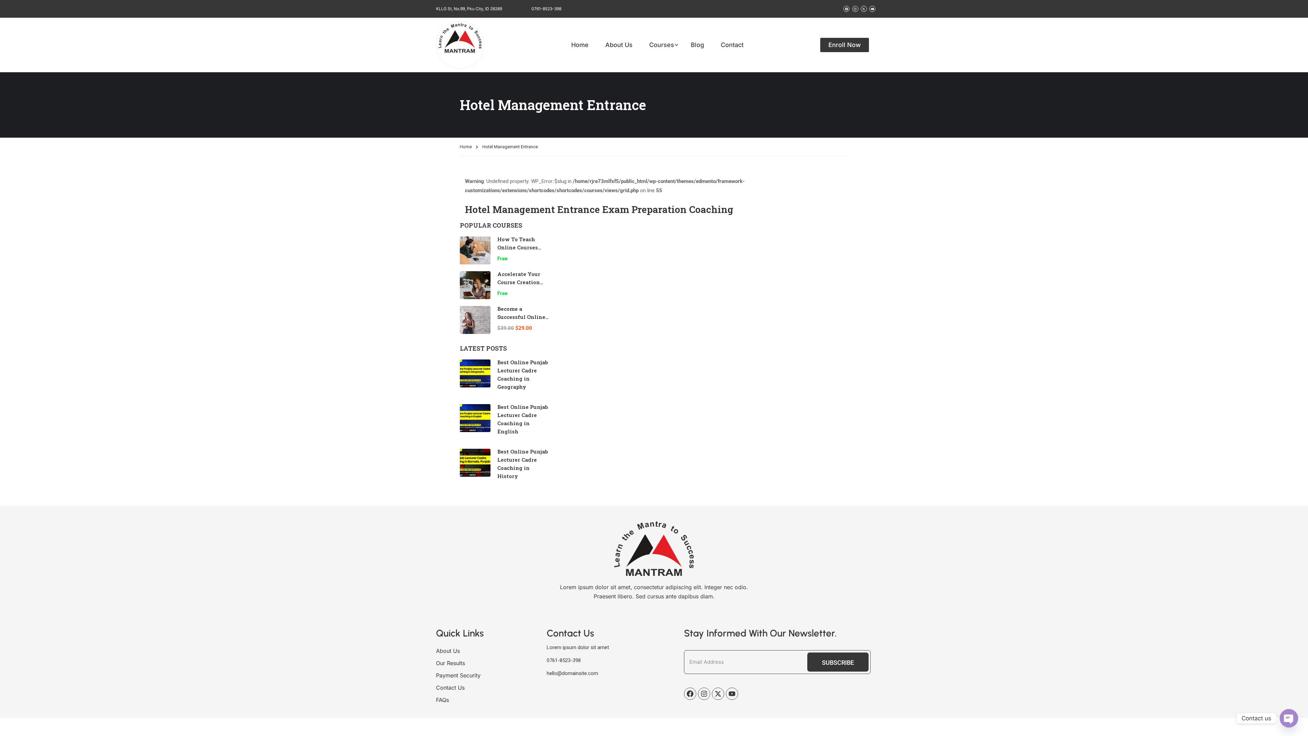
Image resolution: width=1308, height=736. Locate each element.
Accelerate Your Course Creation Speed (518, 282)
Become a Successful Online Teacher (521, 316)
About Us (619, 45)
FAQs (442, 699)
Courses (661, 45)
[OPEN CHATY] (1289, 718)
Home (580, 45)
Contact (732, 45)
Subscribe (838, 662)
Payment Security (458, 675)
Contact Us (450, 687)
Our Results (450, 663)
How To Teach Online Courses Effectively (517, 247)
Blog (697, 45)
